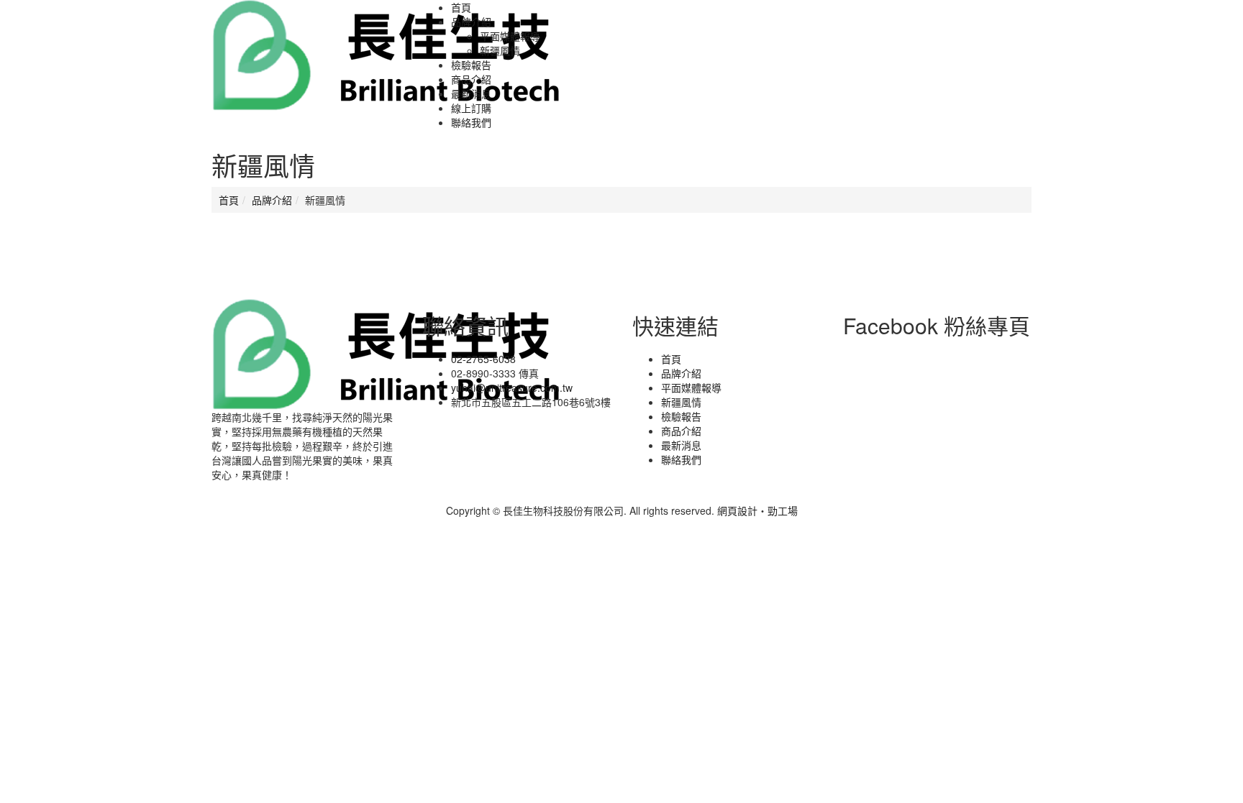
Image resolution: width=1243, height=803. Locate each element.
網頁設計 (737, 510)
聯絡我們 (681, 459)
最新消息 (681, 445)
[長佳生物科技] (386, 54)
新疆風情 (500, 50)
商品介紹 (681, 430)
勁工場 (783, 510)
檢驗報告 (681, 416)
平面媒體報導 (510, 36)
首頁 (229, 200)
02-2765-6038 (483, 359)
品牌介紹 (272, 200)
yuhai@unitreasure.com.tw (512, 387)
